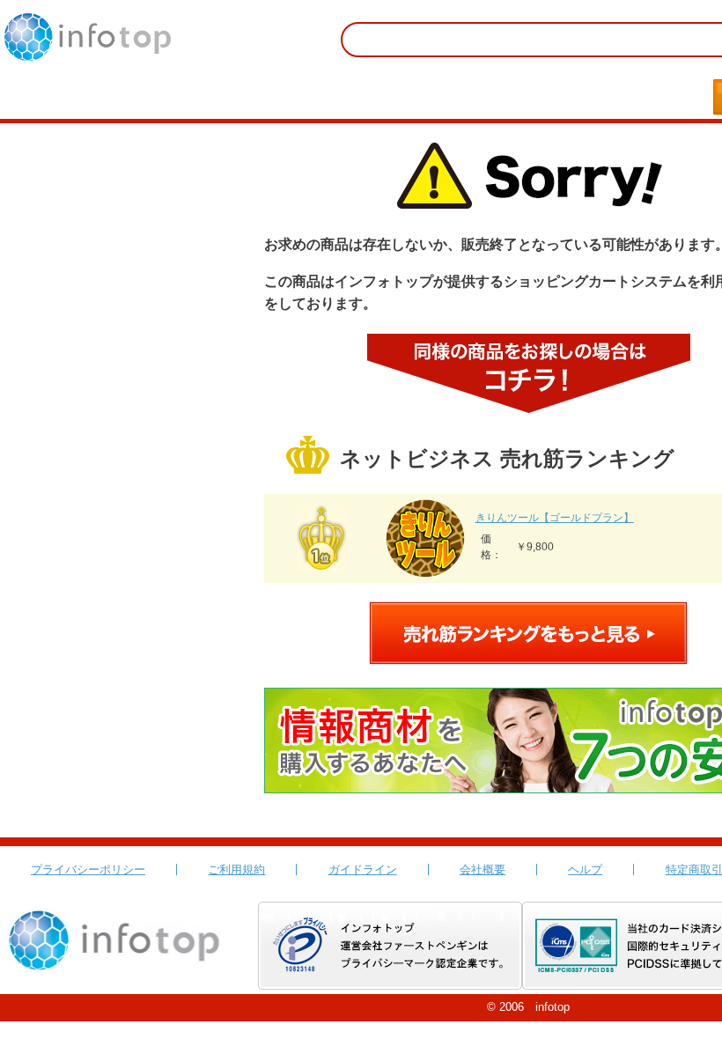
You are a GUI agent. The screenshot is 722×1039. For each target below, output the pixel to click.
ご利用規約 (236, 869)
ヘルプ (585, 869)
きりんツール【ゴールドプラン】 (554, 518)
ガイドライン (362, 869)
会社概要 (482, 869)
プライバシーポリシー (88, 869)
